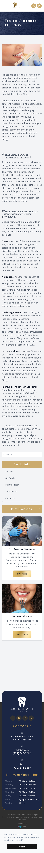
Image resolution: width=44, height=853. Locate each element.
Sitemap (22, 820)
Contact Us (10, 498)
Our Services (10, 478)
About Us (9, 471)
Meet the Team (12, 485)
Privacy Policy (36, 817)
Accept (22, 846)
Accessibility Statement (20, 817)
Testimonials (11, 491)
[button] (4, 6)
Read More (22, 574)
